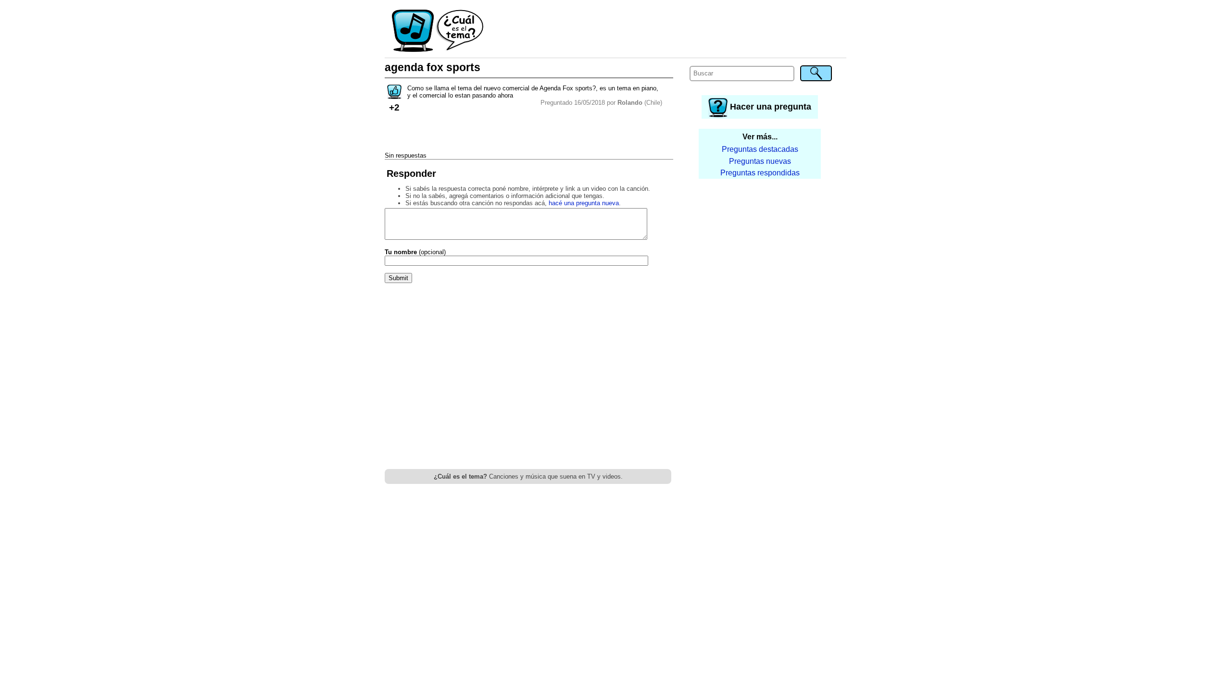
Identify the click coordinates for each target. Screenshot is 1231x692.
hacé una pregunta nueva (584, 203)
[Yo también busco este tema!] (394, 96)
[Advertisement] (665, 31)
